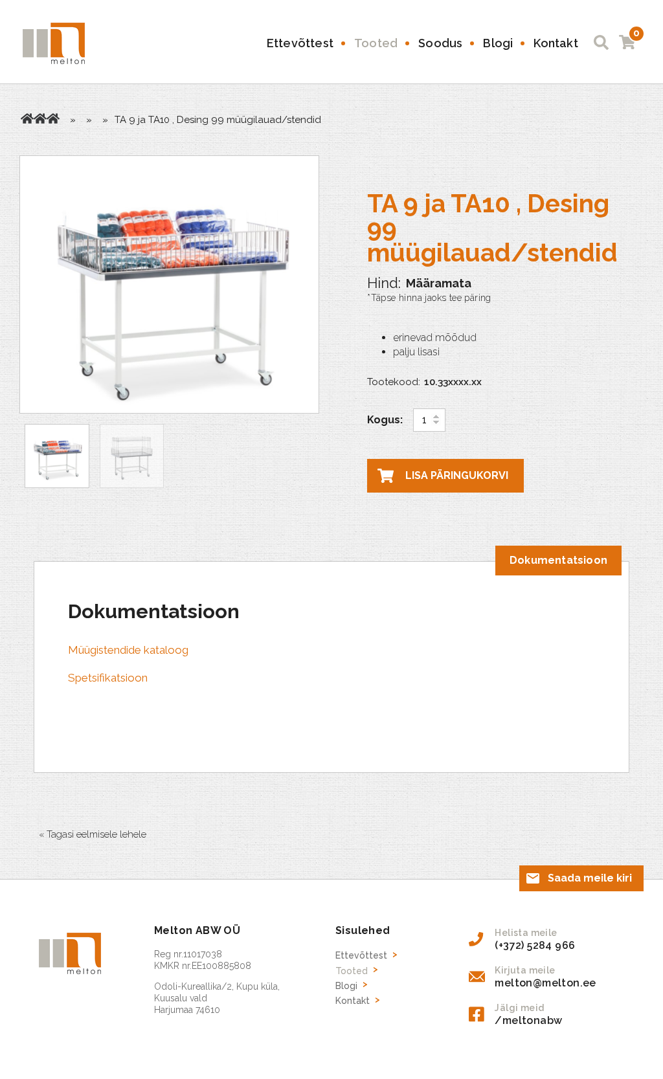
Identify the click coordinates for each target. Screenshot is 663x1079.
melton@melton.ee (545, 983)
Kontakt (556, 43)
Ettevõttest (300, 43)
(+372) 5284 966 (535, 945)
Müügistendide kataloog (128, 649)
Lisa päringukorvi (456, 475)
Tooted (376, 43)
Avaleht (27, 118)
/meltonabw (528, 1020)
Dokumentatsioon (558, 560)
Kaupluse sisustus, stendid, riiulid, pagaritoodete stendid (53, 118)
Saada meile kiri (590, 878)
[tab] (558, 560)
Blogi (498, 43)
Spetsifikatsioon (108, 677)
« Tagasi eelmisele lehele (92, 834)
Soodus (440, 43)
